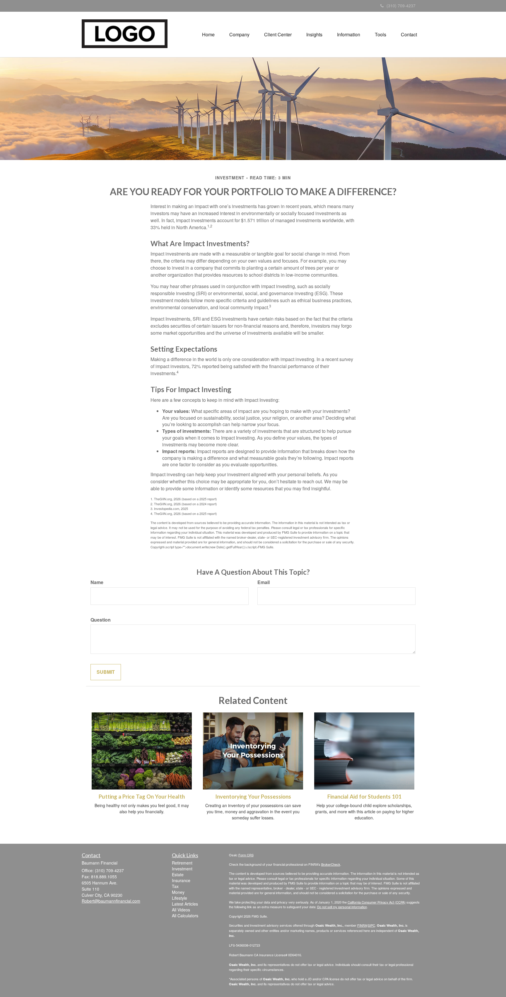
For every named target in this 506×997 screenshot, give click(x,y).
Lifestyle (179, 898)
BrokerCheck (330, 864)
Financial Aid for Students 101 (364, 796)
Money (178, 892)
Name (96, 582)
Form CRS (246, 855)
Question (100, 620)
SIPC (371, 925)
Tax (175, 886)
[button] (239, 34)
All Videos (181, 910)
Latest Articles (185, 904)
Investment (182, 869)
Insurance (181, 880)
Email (263, 582)
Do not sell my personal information (342, 906)
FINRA (362, 925)
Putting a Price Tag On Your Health (142, 796)
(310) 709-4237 (401, 5)
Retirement (182, 863)
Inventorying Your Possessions (253, 796)
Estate (178, 874)
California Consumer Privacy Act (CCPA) (377, 902)
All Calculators (185, 915)
